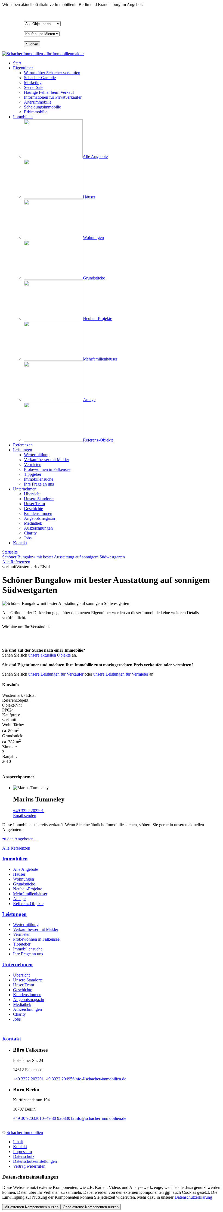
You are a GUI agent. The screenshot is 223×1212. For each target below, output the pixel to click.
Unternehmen (24, 489)
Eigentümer (23, 68)
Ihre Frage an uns (28, 954)
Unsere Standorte (28, 980)
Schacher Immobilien (25, 1132)
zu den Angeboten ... (20, 839)
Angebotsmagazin (28, 999)
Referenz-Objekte (28, 903)
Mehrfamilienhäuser (30, 893)
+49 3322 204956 (59, 1079)
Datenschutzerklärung (193, 1197)
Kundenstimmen (27, 994)
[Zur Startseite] (43, 53)
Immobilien (23, 116)
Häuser (19, 874)
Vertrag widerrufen (29, 1166)
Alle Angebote (25, 869)
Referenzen (23, 445)
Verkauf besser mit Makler (35, 929)
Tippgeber (21, 944)
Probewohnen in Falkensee (36, 939)
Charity (19, 1014)
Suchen (32, 44)
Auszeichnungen (27, 1009)
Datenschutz (23, 1156)
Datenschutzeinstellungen (35, 1161)
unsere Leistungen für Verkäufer (55, 674)
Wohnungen (23, 879)
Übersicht (21, 975)
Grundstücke (24, 884)
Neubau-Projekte (27, 889)
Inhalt (18, 1141)
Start (17, 63)
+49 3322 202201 (28, 810)
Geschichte (22, 989)
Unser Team (23, 985)
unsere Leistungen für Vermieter (120, 674)
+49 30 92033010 (28, 1118)
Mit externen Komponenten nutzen (31, 1207)
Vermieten (21, 934)
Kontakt (20, 542)
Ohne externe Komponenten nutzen (91, 1207)
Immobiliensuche (27, 949)
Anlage (19, 898)
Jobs (17, 1019)
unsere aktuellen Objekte (49, 655)
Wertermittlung (26, 924)
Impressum (22, 1151)
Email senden (24, 815)
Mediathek (22, 1004)
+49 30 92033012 (59, 1118)
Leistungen (22, 449)
